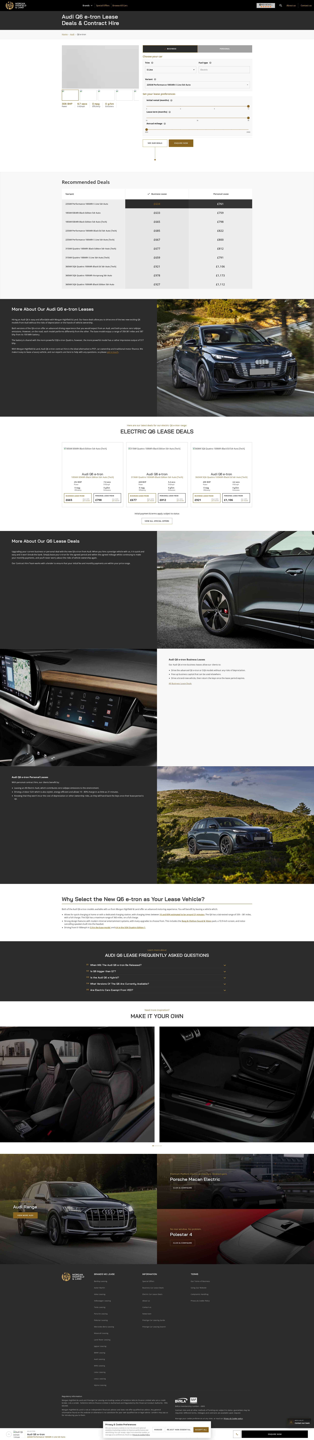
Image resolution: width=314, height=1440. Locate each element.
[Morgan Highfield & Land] (17, 5)
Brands (86, 5)
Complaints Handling (199, 1294)
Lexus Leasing (100, 1379)
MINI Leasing (99, 1366)
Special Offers (102, 5)
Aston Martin (99, 1288)
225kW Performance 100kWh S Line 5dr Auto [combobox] (169, 84)
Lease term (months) (157, 112)
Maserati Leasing (101, 1333)
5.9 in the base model (100, 927)
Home (65, 34)
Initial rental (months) (158, 100)
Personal (225, 49)
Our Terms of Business (200, 1281)
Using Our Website (199, 1288)
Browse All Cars (119, 5)
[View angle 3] (106, 95)
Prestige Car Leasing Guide (153, 1320)
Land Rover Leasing (102, 1340)
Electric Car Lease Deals (152, 1294)
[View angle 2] (88, 95)
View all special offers (157, 521)
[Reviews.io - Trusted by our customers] (265, 5)
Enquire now (181, 143)
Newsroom (146, 1314)
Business (171, 49)
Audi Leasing (99, 1359)
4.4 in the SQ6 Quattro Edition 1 (130, 927)
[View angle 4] (124, 95)
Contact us (306, 5)
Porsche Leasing (101, 1314)
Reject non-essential (179, 1430)
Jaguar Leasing (100, 1346)
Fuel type (203, 62)
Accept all (201, 1430)
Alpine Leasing (100, 1385)
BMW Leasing (99, 1353)
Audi (72, 34)
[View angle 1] (70, 95)
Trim (147, 62)
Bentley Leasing (100, 1281)
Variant (149, 79)
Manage (158, 1430)
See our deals (155, 143)
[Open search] (280, 5)
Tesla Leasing (99, 1307)
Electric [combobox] (204, 69)
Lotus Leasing (99, 1372)
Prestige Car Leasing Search (154, 1327)
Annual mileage (154, 123)
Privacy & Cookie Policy (200, 1301)
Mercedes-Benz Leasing (104, 1327)
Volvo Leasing (99, 1294)
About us (291, 5)
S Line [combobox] (150, 69)
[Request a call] (237, 1434)
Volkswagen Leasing (102, 1301)
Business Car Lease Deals (153, 1288)
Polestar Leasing (101, 1320)
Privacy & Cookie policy (233, 1418)
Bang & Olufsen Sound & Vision (197, 921)
